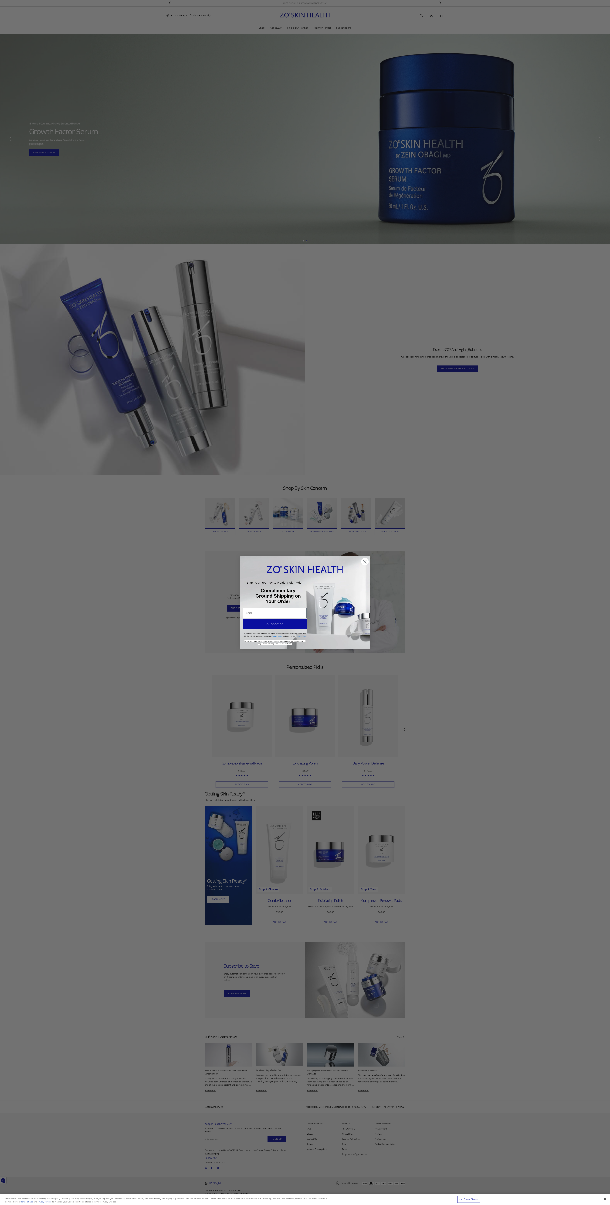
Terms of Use (27, 1201)
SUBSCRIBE (275, 624)
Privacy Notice (44, 1201)
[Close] (604, 1198)
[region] (305, 1199)
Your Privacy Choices (468, 1199)
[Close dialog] (365, 562)
